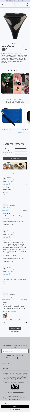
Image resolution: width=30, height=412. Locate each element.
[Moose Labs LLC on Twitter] (7, 358)
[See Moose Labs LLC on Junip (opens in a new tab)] (18, 331)
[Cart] (27, 4)
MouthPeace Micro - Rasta (15, 284)
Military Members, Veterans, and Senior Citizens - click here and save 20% (15, 398)
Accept (15, 406)
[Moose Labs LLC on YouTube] (15, 358)
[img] (11, 179)
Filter (16, 173)
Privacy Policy (4, 403)
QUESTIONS (4, 368)
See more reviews (15, 328)
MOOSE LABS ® (5, 363)
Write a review (15, 158)
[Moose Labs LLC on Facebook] (11, 358)
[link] (26, 46)
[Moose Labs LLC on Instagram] (18, 358)
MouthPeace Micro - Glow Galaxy (16, 195)
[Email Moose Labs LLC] (22, 358)
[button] (20, 148)
